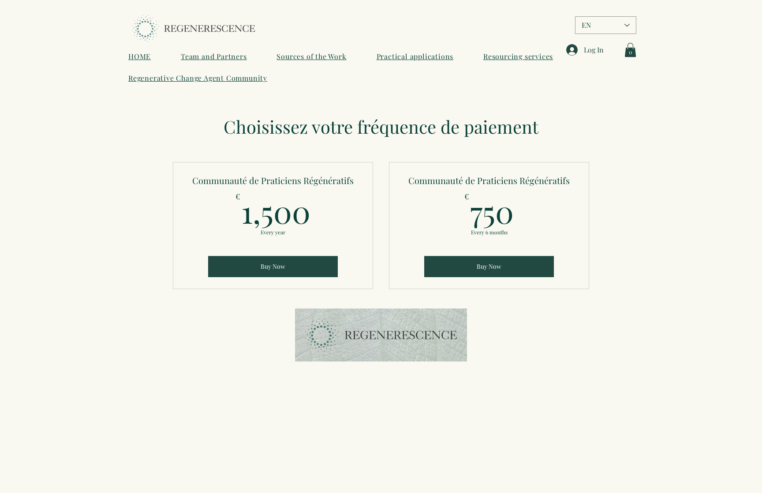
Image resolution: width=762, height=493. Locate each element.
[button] (630, 50)
